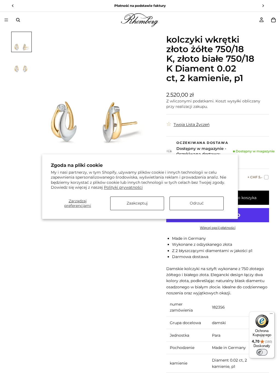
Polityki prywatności (123, 187)
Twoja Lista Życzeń (191, 124)
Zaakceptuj (137, 203)
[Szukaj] (18, 20)
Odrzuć (197, 203)
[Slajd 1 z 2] (21, 42)
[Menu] (6, 20)
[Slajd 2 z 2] (21, 63)
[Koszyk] (273, 20)
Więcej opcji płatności (217, 228)
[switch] (261, 352)
